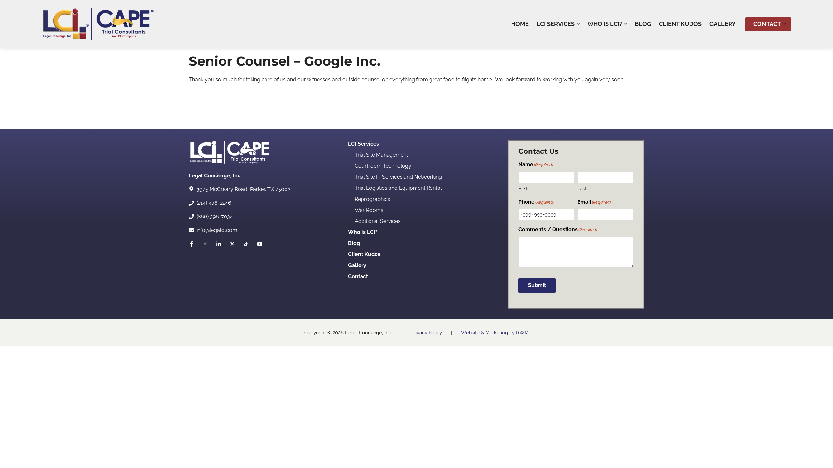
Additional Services (378, 221)
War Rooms (369, 210)
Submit (537, 285)
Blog (354, 243)
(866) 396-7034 (215, 217)
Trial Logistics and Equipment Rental (398, 188)
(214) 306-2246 (214, 203)
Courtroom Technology (383, 166)
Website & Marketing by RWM (495, 333)
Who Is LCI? (363, 232)
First (523, 189)
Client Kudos (364, 254)
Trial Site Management (381, 155)
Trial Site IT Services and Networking (398, 177)
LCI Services (363, 144)
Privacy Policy (426, 333)
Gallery (357, 265)
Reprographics (372, 199)
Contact (358, 276)
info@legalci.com (217, 230)
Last (582, 189)
